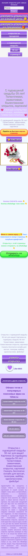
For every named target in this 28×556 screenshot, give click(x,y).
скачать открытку (14, 359)
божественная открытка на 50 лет (14, 420)
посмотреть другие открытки (14, 380)
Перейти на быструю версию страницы (14, 132)
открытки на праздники (14, 34)
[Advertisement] (14, 73)
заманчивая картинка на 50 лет (14, 411)
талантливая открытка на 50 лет (14, 402)
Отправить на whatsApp (14, 254)
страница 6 (15, 54)
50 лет (15, 50)
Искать (14, 11)
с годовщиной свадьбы (14, 44)
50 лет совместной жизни (14, 435)
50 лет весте (14, 429)
